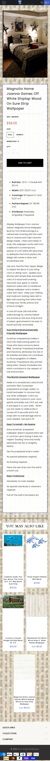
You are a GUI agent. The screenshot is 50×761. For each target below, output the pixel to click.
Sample (19, 134)
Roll (10, 134)
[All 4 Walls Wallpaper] (25, 2)
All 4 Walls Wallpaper (28, 749)
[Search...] (42, 2)
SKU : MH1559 (12, 117)
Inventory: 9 (13, 141)
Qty (8, 146)
